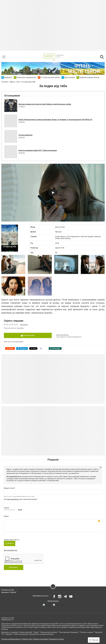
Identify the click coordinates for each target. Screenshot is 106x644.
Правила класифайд (40, 639)
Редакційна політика (56, 639)
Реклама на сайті (7, 590)
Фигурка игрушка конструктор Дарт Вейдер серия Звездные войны (44, 104)
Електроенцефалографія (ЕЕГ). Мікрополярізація (37, 150)
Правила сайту (27, 639)
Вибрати (10, 543)
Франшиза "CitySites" (9, 592)
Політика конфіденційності (11, 639)
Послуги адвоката (25, 135)
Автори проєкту (53, 601)
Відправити (13, 567)
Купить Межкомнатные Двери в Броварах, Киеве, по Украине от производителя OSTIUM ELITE (55, 120)
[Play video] (53, 193)
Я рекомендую (29, 335)
